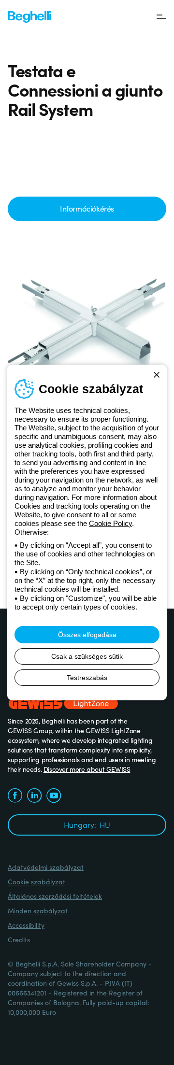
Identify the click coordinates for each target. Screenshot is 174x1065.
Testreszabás (87, 678)
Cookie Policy (110, 523)
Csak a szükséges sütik (87, 656)
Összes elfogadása (87, 635)
